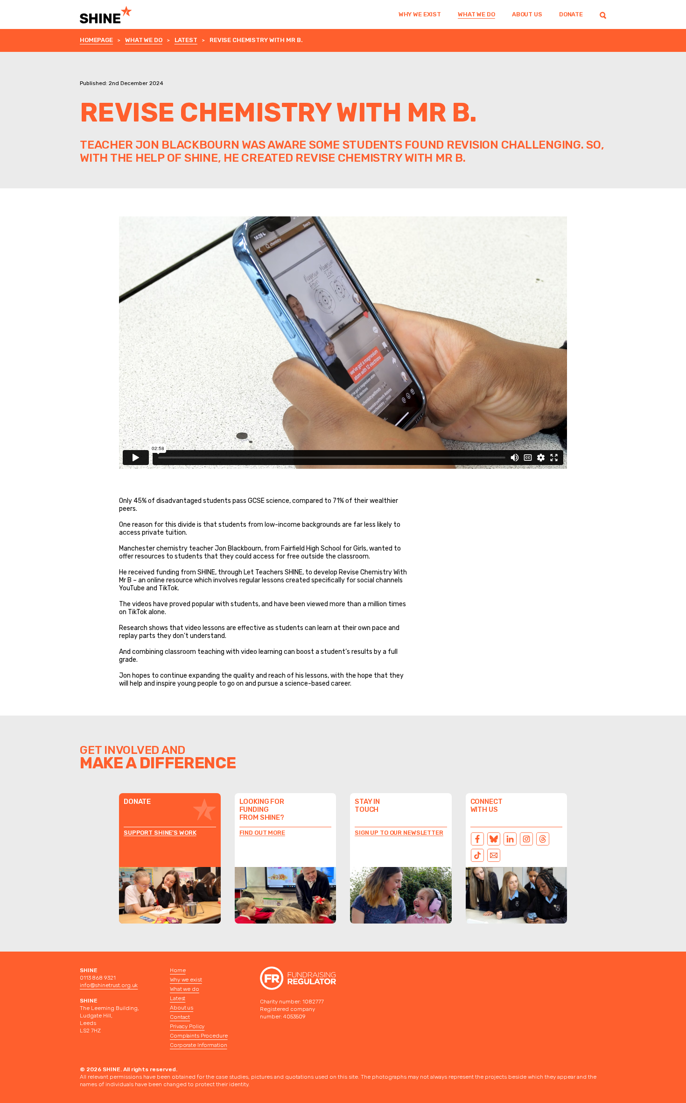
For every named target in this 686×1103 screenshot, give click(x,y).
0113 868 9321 (97, 977)
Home (178, 970)
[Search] (603, 14)
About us (527, 14)
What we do (476, 14)
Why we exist (420, 14)
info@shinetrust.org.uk (109, 985)
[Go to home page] (118, 14)
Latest (186, 39)
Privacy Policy (187, 1026)
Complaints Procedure (199, 1035)
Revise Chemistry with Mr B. (256, 39)
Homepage (96, 39)
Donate (571, 14)
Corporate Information (198, 1045)
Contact (180, 1017)
